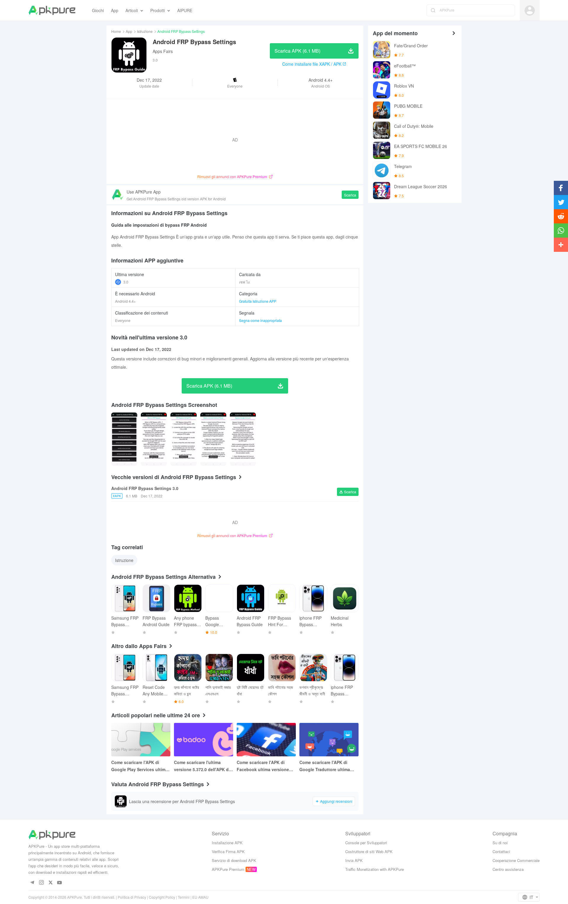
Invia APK (354, 860)
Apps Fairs (163, 51)
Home (116, 31)
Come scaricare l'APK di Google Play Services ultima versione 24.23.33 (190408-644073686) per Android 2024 (140, 766)
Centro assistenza (508, 869)
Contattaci (501, 851)
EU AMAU (200, 897)
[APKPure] (51, 10)
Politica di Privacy (132, 897)
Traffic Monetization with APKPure (374, 869)
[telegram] (32, 883)
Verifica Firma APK (228, 851)
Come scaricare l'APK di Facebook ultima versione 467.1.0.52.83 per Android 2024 (263, 766)
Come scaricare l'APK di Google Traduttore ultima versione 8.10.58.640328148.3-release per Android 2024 (327, 766)
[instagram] (41, 883)
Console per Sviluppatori (366, 842)
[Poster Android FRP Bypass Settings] (124, 439)
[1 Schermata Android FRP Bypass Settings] (154, 439)
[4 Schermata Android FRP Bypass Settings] (243, 439)
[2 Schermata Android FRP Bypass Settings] (183, 439)
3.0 (125, 281)
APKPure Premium (228, 869)
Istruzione (145, 31)
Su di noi (500, 842)
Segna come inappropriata (260, 320)
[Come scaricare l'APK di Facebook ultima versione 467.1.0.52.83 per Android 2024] (266, 739)
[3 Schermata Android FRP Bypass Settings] (213, 439)
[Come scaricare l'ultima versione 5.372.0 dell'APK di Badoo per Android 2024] (203, 739)
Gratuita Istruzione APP (257, 301)
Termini (184, 897)
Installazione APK (227, 842)
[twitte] (50, 883)
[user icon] (530, 10)
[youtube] (59, 883)
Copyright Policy (162, 897)
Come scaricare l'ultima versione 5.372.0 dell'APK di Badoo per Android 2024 (202, 766)
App (129, 31)
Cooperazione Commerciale (516, 860)
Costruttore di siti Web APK (369, 851)
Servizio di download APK (234, 860)
